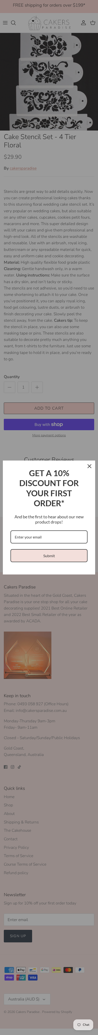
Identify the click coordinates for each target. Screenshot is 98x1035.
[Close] (89, 466)
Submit (49, 555)
